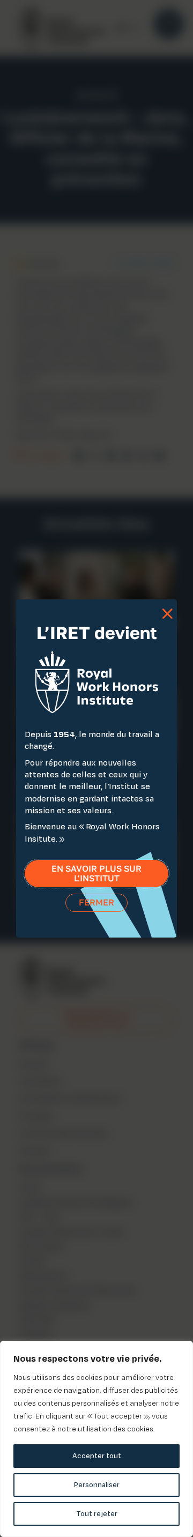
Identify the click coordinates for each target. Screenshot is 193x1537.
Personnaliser (97, 1485)
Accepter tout (96, 1456)
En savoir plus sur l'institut (96, 873)
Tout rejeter (96, 1514)
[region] (96, 1439)
